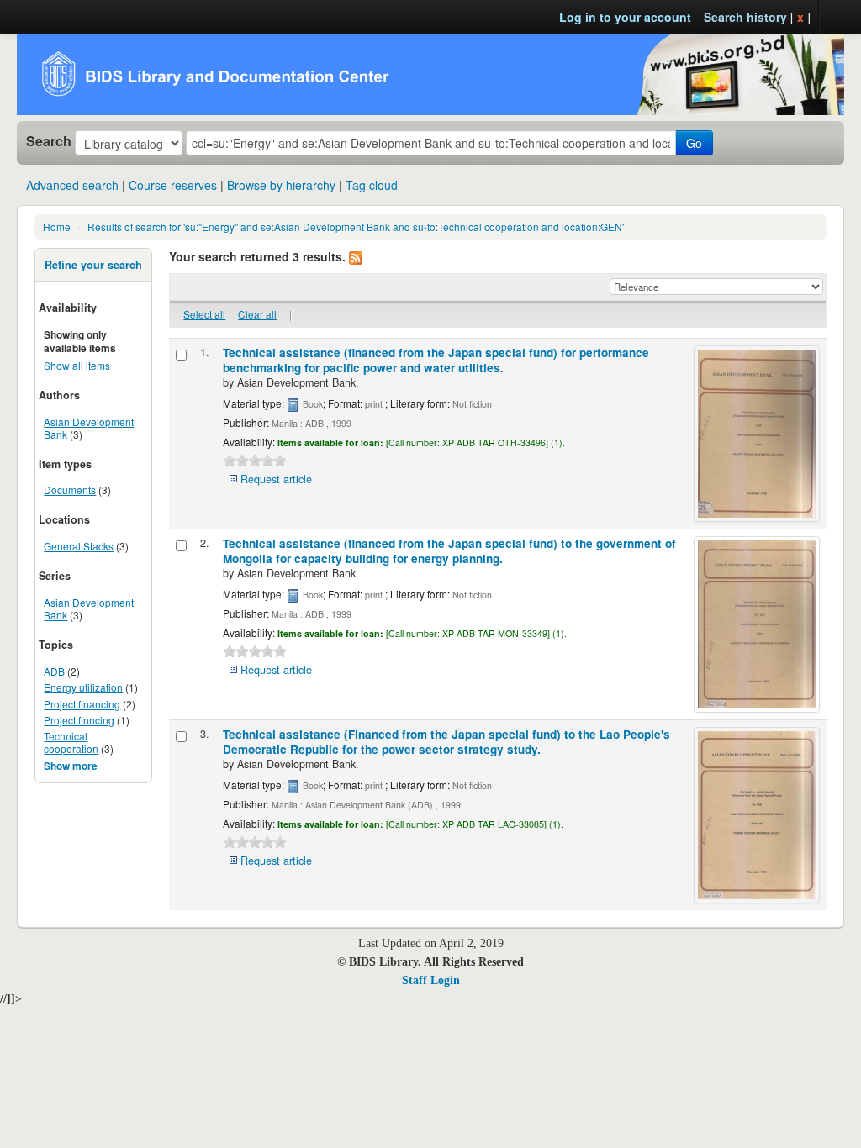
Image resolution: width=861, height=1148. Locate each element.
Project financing (82, 704)
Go (694, 142)
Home (57, 226)
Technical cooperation (71, 742)
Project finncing (79, 720)
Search (48, 141)
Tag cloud (372, 184)
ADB (54, 671)
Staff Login (431, 980)
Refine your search (93, 264)
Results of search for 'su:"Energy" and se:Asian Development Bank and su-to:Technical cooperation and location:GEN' (355, 226)
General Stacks (79, 546)
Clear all (257, 314)
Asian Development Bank (89, 427)
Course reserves (173, 184)
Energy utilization (83, 687)
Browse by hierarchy (281, 184)
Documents (70, 489)
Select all (204, 314)
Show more (71, 766)
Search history (745, 16)
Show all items (77, 365)
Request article (276, 479)
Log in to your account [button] (625, 16)
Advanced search (72, 184)
